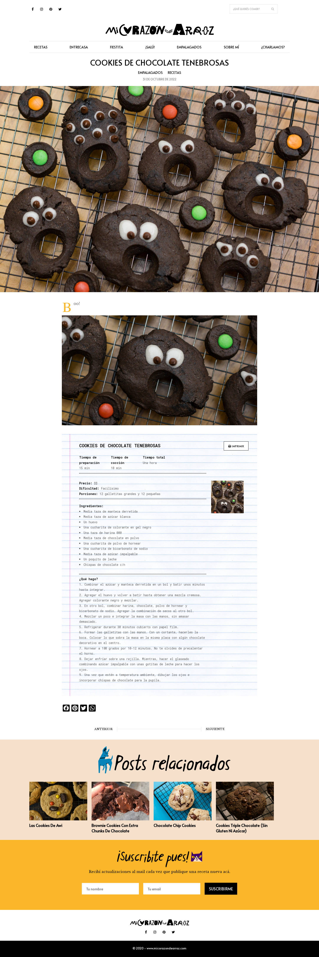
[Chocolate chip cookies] (183, 819)
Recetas (174, 72)
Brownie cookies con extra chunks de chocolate (115, 828)
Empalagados (150, 72)
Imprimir (237, 446)
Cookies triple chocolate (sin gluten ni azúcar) (242, 828)
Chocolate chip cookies (175, 825)
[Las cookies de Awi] (58, 819)
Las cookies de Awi (45, 825)
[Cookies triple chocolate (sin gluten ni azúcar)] (245, 819)
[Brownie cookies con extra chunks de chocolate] (121, 819)
